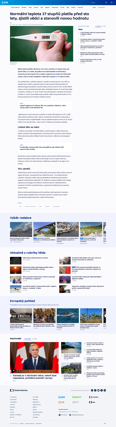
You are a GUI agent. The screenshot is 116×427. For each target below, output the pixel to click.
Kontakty (35, 417)
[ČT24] (5, 2)
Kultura (73, 7)
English (22, 423)
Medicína (47, 206)
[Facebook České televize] (95, 390)
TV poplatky (13, 402)
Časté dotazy (36, 414)
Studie (40, 206)
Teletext (12, 404)
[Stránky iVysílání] (93, 397)
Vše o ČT (12, 417)
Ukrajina (24, 7)
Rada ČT (35, 407)
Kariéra (35, 409)
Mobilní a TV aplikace (15, 414)
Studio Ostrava (37, 404)
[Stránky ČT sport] (77, 397)
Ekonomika (55, 7)
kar (11, 23)
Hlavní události (15, 7)
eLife (57, 77)
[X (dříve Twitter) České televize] (101, 390)
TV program (13, 397)
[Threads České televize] (104, 390)
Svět (41, 7)
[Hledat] (106, 2)
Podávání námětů (37, 412)
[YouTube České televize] (98, 390)
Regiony (47, 7)
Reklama (35, 399)
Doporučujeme (56, 206)
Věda (67, 7)
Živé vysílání (13, 399)
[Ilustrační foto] (41, 44)
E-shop (12, 412)
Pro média (35, 397)
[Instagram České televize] (92, 390)
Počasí (62, 7)
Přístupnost (39, 423)
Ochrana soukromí (29, 423)
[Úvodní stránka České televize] (19, 390)
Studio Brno (36, 402)
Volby (30, 7)
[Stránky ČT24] (62, 397)
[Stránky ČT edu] (92, 402)
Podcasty (80, 7)
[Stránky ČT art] (76, 402)
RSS (105, 423)
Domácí (36, 7)
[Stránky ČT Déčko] (61, 402)
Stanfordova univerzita (30, 206)
